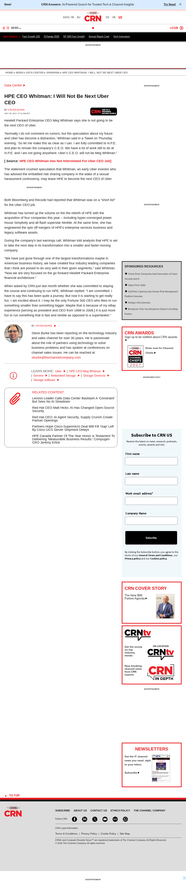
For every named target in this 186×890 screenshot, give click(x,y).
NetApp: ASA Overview (139, 302)
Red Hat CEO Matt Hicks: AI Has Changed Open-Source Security (73, 409)
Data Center (13, 85)
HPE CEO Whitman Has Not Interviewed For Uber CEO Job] (65, 161)
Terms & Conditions (66, 833)
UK (114, 17)
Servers (38, 375)
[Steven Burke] (13, 341)
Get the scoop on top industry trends (133, 651)
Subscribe (131, 772)
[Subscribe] (161, 781)
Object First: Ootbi (136, 285)
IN (72, 17)
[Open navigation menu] (6, 28)
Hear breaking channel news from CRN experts (133, 670)
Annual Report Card (99, 36)
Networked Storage (63, 375)
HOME (9, 72)
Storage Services (94, 375)
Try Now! (170, 4)
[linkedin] (84, 819)
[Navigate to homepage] (93, 21)
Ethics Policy (120, 810)
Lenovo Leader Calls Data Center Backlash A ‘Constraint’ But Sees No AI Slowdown (73, 399)
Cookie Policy (108, 833)
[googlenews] (115, 819)
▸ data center (33, 72)
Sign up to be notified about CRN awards (151, 337)
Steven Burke (16, 110)
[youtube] (105, 819)
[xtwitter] (94, 819)
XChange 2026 (51, 36)
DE (107, 17)
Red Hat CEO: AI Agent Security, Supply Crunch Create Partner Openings (72, 418)
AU (78, 17)
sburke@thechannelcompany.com (56, 357)
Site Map (125, 833)
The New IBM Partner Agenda (135, 597)
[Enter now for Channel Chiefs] (137, 366)
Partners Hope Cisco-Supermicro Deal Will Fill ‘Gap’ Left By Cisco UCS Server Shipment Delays (73, 428)
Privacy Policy (89, 833)
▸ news (18, 72)
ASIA (66, 17)
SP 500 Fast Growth (74, 36)
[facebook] (74, 819)
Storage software (44, 380)
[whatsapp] (125, 819)
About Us (80, 810)
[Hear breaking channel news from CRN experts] (160, 672)
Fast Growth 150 (31, 36)
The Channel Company (149, 810)
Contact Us (98, 810)
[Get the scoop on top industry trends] (160, 653)
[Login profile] (181, 28)
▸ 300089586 (51, 72)
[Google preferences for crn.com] (103, 111)
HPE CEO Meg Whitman (85, 371)
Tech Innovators (121, 36)
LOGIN (174, 28)
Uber (58, 371)
